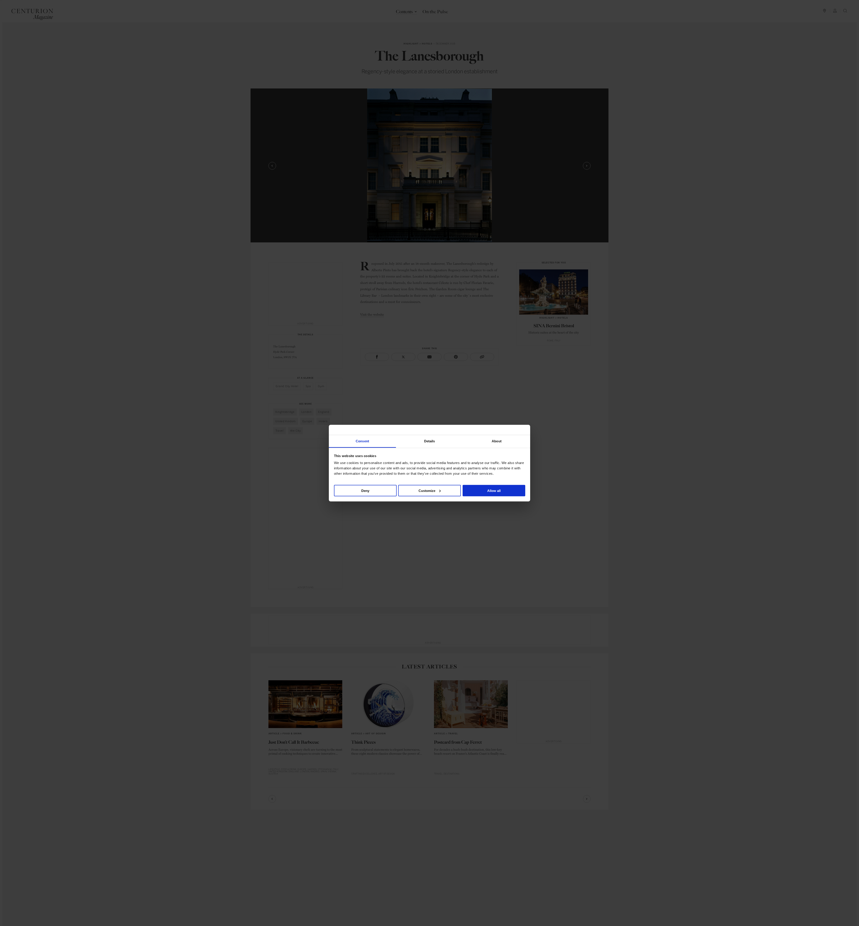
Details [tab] (429, 441)
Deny (365, 490)
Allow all (494, 490)
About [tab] (497, 441)
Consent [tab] (362, 441)
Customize (427, 490)
